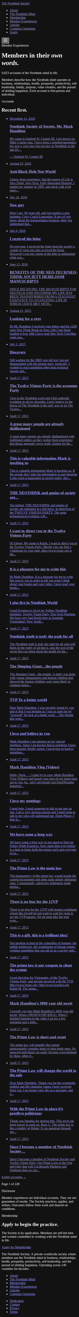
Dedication (17, 1301)
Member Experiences (23, 21)
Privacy (14, 1308)
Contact (15, 1304)
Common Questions (22, 28)
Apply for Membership (16, 1247)
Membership (18, 17)
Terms (14, 1312)
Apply (14, 32)
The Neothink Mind (22, 14)
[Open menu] (5, 40)
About (14, 10)
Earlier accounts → (14, 1177)
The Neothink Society (16, 3)
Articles (15, 25)
